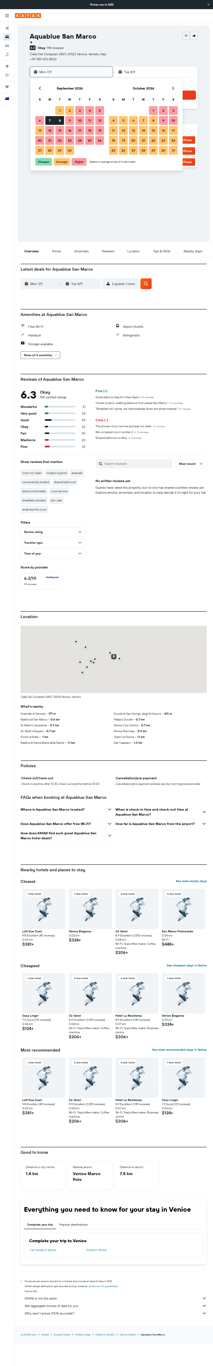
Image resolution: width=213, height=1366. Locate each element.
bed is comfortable (34, 491)
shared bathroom (65, 482)
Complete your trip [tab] (40, 1224)
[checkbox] (41, 581)
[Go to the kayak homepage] (28, 15)
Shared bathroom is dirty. (118, 438)
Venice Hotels (128, 1334)
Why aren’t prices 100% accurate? (49, 1313)
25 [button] (90, 140)
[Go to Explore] (7, 66)
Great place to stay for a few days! (124, 397)
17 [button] (79, 130)
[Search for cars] (7, 46)
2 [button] (70, 110)
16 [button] (69, 130)
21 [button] (49, 140)
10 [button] (80, 120)
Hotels (45, 1334)
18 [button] (89, 130)
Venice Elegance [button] (80, 931)
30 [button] (70, 150)
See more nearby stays (191, 881)
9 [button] (70, 120)
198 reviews (55, 48)
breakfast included (34, 500)
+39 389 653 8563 (43, 59)
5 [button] (100, 110)
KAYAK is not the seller (41, 1298)
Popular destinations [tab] (73, 1224)
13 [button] (39, 130)
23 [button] (70, 140)
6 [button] (40, 120)
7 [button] (50, 120)
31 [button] (173, 150)
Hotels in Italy (82, 1334)
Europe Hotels (62, 1334)
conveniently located (35, 482)
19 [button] (99, 130)
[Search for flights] (7, 28)
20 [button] (40, 140)
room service (59, 491)
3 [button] (80, 110)
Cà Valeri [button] (121, 931)
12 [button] (99, 120)
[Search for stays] (7, 37)
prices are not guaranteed (103, 1286)
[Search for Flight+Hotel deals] (7, 54)
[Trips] (7, 87)
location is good (57, 473)
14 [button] (49, 130)
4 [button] (90, 110)
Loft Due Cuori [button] (32, 931)
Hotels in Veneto (105, 1334)
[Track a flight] (7, 75)
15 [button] (59, 130)
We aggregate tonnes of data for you (51, 1306)
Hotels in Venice (96, 1250)
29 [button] (60, 150)
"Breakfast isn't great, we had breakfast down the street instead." (143, 409)
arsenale (77, 473)
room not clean (32, 473)
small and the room (34, 509)
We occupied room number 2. (122, 432)
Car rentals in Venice (43, 1250)
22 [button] (60, 140)
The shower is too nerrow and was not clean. (130, 426)
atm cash (56, 500)
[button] (208, 4)
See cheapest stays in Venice (187, 965)
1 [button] (59, 110)
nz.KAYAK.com (28, 1334)
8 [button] (60, 120)
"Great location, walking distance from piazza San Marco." (139, 403)
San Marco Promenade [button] (177, 931)
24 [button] (80, 140)
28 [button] (50, 150)
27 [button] (40, 150)
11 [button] (89, 120)
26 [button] (100, 140)
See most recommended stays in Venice (179, 1050)
